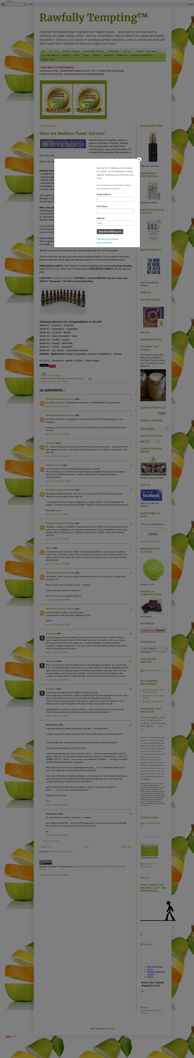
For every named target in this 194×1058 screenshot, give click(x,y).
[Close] (139, 159)
